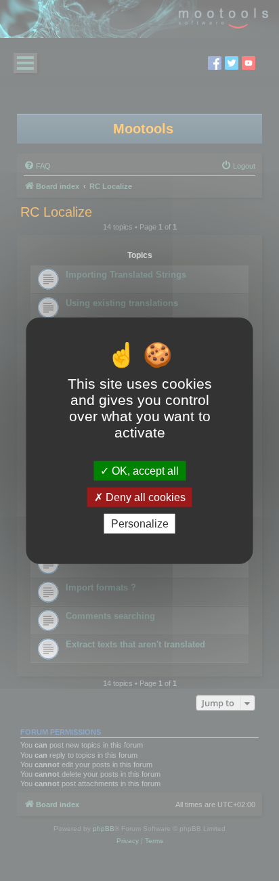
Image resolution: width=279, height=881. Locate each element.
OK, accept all (144, 470)
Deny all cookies (144, 496)
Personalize (140, 524)
